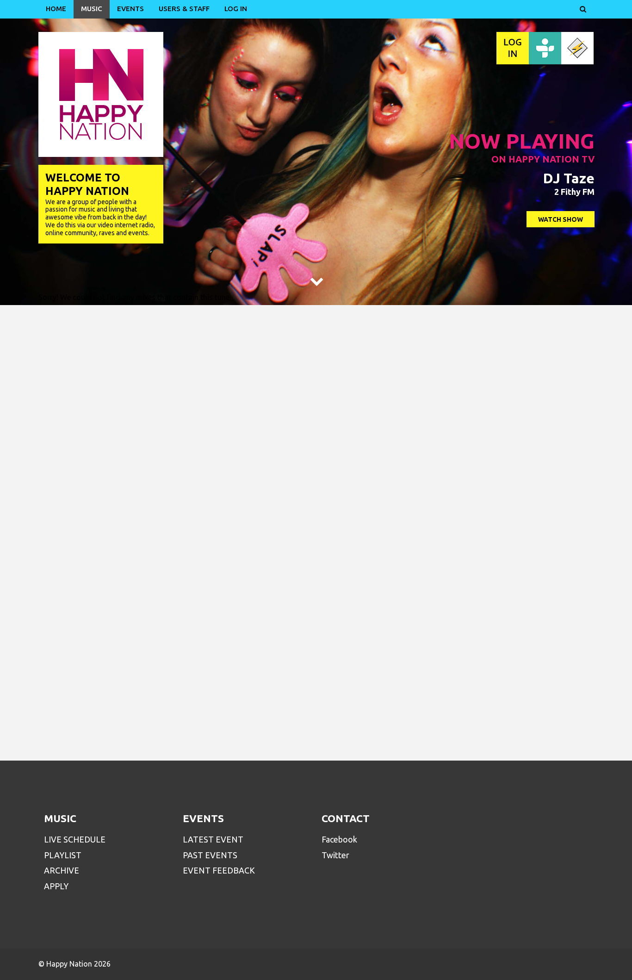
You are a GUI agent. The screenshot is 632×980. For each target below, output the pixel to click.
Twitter (335, 855)
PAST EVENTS (210, 855)
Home (56, 8)
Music (91, 8)
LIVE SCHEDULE (74, 839)
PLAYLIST (62, 855)
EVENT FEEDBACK (219, 870)
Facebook (339, 839)
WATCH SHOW (560, 219)
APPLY (56, 886)
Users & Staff (184, 8)
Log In (235, 8)
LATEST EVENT (213, 839)
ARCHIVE (61, 870)
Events (130, 8)
